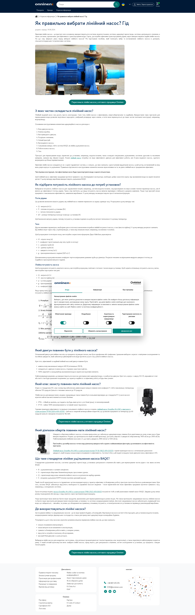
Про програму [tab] (128, 290)
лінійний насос (76, 158)
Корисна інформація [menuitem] (63, 10)
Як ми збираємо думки (75, 581)
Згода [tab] (67, 290)
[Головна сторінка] (36, 16)
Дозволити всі (126, 331)
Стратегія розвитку (45, 603)
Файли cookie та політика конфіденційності (75, 574)
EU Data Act (71, 586)
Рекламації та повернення (48, 584)
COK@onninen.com (115, 587)
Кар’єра (69, 600)
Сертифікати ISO (45, 606)
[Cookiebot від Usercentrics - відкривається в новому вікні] (132, 282)
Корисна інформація (47, 17)
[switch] (86, 322)
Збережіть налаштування (97, 331)
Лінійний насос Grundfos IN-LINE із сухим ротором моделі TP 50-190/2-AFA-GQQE (83, 451)
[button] (116, 5)
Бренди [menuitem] (50, 10)
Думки (69, 606)
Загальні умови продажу (47, 576)
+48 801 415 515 (113, 583)
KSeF (68, 589)
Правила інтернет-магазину (48, 573)
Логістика (42, 609)
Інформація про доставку (48, 581)
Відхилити (68, 331)
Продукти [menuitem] (40, 10)
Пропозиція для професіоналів (50, 578)
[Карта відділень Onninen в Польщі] (141, 600)
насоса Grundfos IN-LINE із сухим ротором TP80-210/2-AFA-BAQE (77, 492)
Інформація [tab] (97, 290)
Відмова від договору (46, 587)
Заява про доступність (75, 584)
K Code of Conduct (73, 603)
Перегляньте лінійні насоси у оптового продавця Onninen (98, 102)
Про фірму (42, 600)
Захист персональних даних (77, 578)
